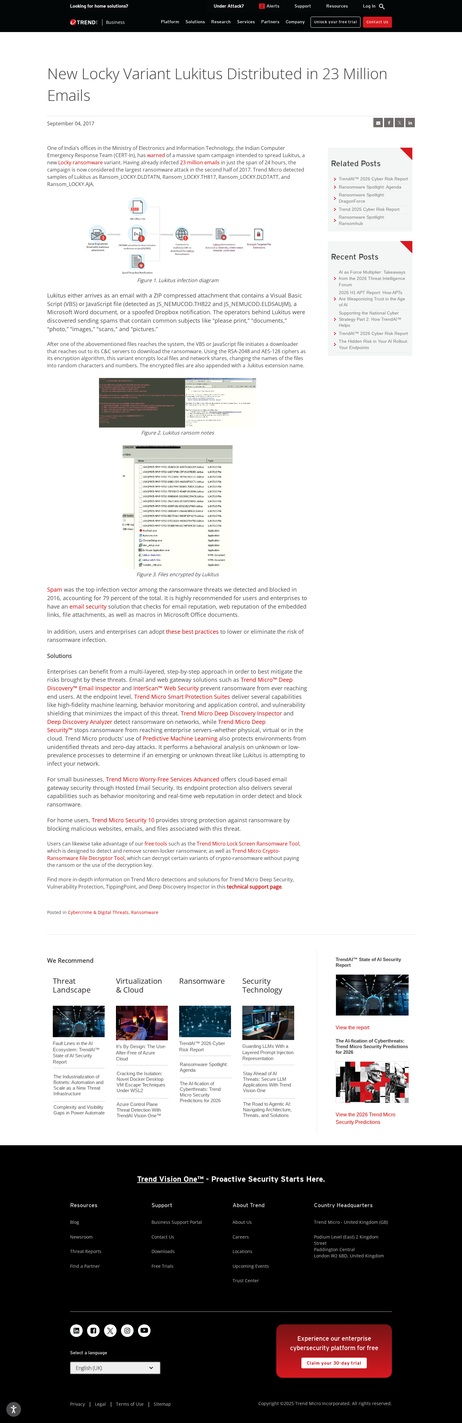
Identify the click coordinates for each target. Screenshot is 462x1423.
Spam (54, 589)
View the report (352, 1026)
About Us (242, 1222)
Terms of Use (130, 1404)
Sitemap (162, 1404)
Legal (100, 1404)
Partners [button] (270, 21)
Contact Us (377, 21)
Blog (74, 1222)
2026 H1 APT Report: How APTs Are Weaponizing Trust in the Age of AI (369, 298)
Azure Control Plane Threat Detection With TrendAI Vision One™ (139, 1110)
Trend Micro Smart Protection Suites (182, 696)
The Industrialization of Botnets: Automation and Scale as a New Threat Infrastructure (78, 1085)
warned (156, 155)
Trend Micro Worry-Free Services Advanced (162, 779)
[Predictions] (372, 1080)
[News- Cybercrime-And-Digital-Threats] (378, 122)
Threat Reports (86, 1251)
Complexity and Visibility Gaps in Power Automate (79, 1109)
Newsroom (81, 1237)
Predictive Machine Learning (180, 738)
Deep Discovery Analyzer (79, 721)
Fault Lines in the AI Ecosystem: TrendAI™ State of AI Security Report (76, 1042)
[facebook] (388, 122)
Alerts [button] (270, 5)
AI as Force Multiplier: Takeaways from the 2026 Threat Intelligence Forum (369, 278)
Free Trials (162, 1266)
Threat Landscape (72, 985)
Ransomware (144, 912)
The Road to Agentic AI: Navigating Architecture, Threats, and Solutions (267, 1109)
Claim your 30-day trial (331, 1362)
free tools (156, 843)
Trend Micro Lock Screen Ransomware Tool (248, 843)
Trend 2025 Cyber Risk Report (366, 209)
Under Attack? (229, 5)
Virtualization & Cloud (139, 985)
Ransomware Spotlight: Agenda (367, 186)
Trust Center (246, 1280)
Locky (64, 162)
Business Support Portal (176, 1222)
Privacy (77, 1404)
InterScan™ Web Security (166, 688)
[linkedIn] (410, 122)
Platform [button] (170, 21)
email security (88, 606)
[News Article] (372, 993)
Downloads (163, 1251)
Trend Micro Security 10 (123, 820)
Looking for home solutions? (99, 5)
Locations (242, 1251)
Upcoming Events (251, 1266)
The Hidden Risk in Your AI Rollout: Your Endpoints (371, 344)
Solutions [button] (195, 21)
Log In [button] (369, 5)
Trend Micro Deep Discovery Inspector (231, 713)
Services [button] (246, 21)
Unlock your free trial (334, 20)
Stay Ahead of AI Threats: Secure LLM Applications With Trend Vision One (267, 1082)
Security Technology (262, 985)
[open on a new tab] (110, 1330)
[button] (115, 1368)
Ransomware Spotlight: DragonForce (359, 198)
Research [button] (221, 21)
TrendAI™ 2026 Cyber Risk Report (373, 178)
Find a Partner (85, 1266)
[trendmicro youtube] (144, 1330)
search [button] (382, 6)
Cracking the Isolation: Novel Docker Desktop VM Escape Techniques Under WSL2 (141, 1082)
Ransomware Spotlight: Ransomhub (359, 220)
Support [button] (302, 5)
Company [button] (295, 21)
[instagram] (127, 1330)
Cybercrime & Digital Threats (98, 912)
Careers (241, 1237)
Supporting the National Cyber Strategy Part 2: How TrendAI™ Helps (367, 319)
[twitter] (399, 122)
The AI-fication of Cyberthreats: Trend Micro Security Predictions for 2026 (200, 1092)
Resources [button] (337, 5)
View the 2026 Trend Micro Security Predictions (365, 1117)
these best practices (192, 631)
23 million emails (200, 162)
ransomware (88, 162)
